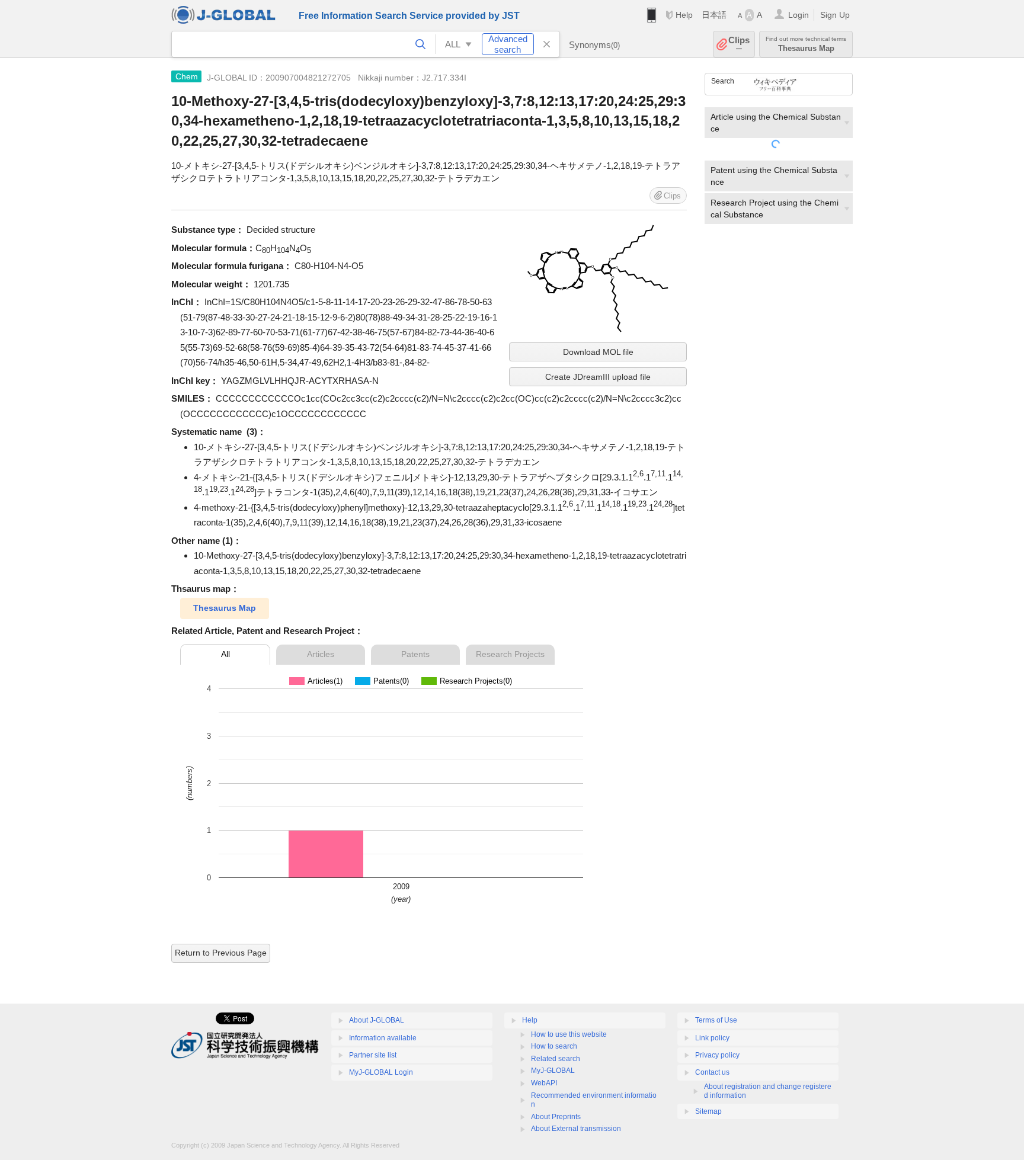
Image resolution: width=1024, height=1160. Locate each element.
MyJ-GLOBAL (553, 1070)
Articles (320, 654)
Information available (383, 1038)
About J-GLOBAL (376, 1020)
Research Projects (510, 654)
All (225, 654)
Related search (555, 1059)
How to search (554, 1046)
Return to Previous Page (221, 952)
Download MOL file (598, 352)
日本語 (714, 15)
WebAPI (544, 1083)
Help (684, 15)
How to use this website (569, 1034)
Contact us (712, 1072)
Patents (415, 654)
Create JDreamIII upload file (598, 377)
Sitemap (708, 1111)
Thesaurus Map (224, 608)
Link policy (712, 1038)
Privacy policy (717, 1055)
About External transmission (576, 1128)
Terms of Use (716, 1020)
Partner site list (372, 1055)
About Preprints (556, 1117)
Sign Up (835, 15)
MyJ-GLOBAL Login (381, 1072)
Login (798, 15)
